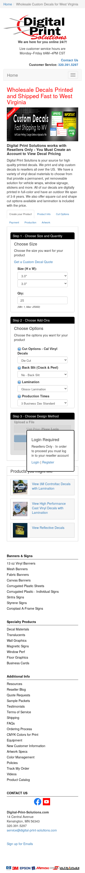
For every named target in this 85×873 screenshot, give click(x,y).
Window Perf (16, 651)
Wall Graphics (17, 640)
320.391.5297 (68, 64)
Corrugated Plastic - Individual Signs (33, 591)
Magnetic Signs (18, 646)
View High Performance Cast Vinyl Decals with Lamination (49, 508)
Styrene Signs (17, 602)
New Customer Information (26, 745)
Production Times (35, 396)
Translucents (16, 634)
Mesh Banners (17, 569)
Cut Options (62, 214)
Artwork (46, 222)
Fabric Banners (18, 574)
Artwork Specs (17, 751)
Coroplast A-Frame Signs (25, 608)
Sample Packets (18, 700)
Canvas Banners (19, 580)
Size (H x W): (27, 268)
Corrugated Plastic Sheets (25, 586)
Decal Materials (18, 629)
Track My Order (18, 768)
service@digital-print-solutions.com (32, 830)
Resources (14, 683)
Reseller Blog (16, 689)
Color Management (20, 757)
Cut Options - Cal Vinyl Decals (37, 350)
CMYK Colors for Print (22, 734)
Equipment (14, 740)
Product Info (44, 214)
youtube (46, 801)
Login (35, 462)
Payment (14, 222)
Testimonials (16, 706)
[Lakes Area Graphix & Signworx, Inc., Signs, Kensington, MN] (28, 859)
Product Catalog (18, 779)
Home (12, 75)
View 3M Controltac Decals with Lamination (51, 486)
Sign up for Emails (20, 843)
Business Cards (18, 663)
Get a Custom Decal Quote (33, 261)
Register (48, 462)
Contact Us (69, 60)
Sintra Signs (15, 597)
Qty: (20, 293)
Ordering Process (19, 729)
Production (30, 222)
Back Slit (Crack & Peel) (39, 367)
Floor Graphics (17, 657)
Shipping (13, 717)
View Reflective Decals (48, 527)
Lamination (30, 382)
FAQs (11, 723)
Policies (12, 762)
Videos (12, 774)
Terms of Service (19, 712)
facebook (37, 801)
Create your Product (20, 214)
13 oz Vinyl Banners (21, 563)
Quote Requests (18, 695)
